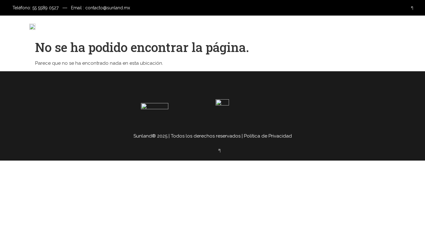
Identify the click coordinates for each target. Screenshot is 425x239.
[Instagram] (396, 7)
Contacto (302, 26)
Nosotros (165, 26)
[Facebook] (408, 7)
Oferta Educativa (201, 26)
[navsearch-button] (404, 26)
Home (135, 26)
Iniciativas (259, 26)
